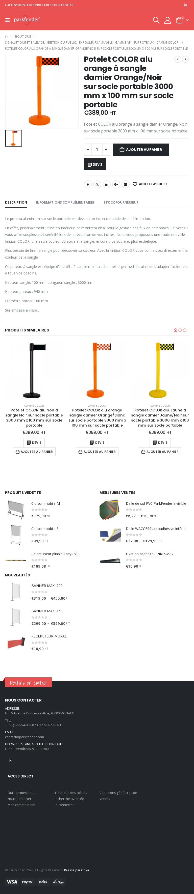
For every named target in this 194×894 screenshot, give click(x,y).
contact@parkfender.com (24, 737)
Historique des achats (70, 792)
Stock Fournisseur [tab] (121, 202)
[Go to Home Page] (6, 37)
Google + (116, 184)
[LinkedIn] (185, 5)
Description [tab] (16, 202)
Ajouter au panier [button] (37, 452)
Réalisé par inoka (76, 870)
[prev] (177, 59)
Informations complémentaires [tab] (65, 202)
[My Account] (168, 20)
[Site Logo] (27, 20)
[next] (185, 59)
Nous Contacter (19, 798)
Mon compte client (21, 804)
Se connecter (64, 804)
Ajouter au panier (144, 149)
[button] (9, 20)
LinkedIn (107, 184)
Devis (97, 164)
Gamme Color (34, 405)
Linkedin (10, 760)
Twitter (97, 184)
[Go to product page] (34, 371)
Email (126, 184)
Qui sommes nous (21, 792)
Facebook (88, 184)
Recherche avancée (69, 798)
